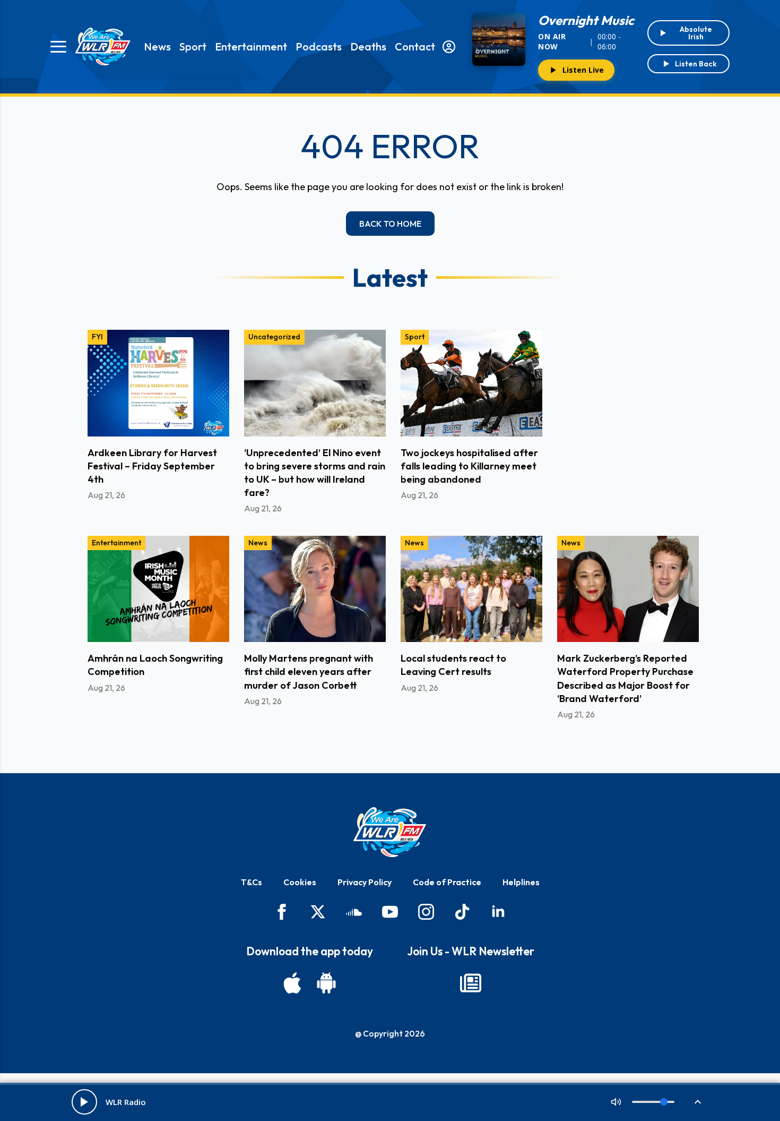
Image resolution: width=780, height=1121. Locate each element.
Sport (192, 46)
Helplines (521, 882)
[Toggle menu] (58, 47)
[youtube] (390, 912)
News (157, 46)
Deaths (368, 46)
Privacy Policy (364, 882)
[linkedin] (498, 912)
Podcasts (319, 46)
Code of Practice (447, 882)
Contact (415, 46)
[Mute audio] (616, 1102)
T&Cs (251, 882)
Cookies (299, 882)
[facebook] (282, 912)
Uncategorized (274, 336)
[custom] (354, 912)
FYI (97, 336)
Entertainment (251, 46)
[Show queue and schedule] (697, 1102)
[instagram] (426, 912)
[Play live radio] (84, 1102)
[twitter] (318, 912)
